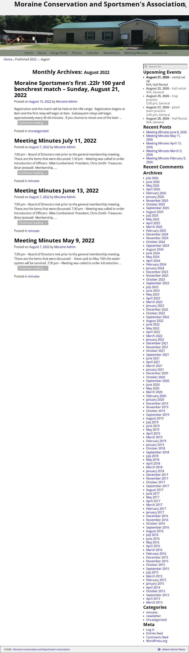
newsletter (153, 616)
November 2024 (157, 238)
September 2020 (157, 381)
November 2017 (157, 478)
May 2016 (152, 542)
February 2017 (156, 509)
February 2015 (156, 580)
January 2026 (155, 197)
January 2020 (155, 400)
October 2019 (155, 411)
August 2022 (154, 321)
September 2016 (157, 527)
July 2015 (152, 572)
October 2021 (155, 351)
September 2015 (157, 569)
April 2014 (153, 587)
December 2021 (157, 343)
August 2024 (154, 249)
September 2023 (157, 283)
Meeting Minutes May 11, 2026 (163, 137)
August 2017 (154, 490)
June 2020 (153, 385)
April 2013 (153, 599)
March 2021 (154, 366)
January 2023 (155, 306)
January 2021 (155, 369)
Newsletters (111, 53)
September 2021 (157, 355)
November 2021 (157, 347)
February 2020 (156, 396)
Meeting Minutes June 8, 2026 (166, 132)
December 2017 (157, 475)
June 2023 (153, 291)
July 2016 (152, 535)
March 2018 (154, 467)
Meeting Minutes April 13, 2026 (163, 145)
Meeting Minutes (136, 53)
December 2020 (157, 373)
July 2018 (152, 456)
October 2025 (155, 204)
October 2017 (155, 482)
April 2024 (153, 261)
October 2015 (155, 565)
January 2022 (155, 339)
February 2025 (156, 231)
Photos (77, 53)
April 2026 (153, 189)
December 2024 (157, 234)
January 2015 (155, 584)
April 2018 (153, 463)
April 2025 (153, 223)
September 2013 (157, 595)
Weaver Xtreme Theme (173, 649)
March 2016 (154, 550)
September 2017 (157, 486)
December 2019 (157, 403)
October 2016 (155, 523)
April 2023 (153, 298)
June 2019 (153, 426)
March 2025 (154, 227)
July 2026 (152, 178)
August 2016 (154, 531)
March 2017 (154, 505)
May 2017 (152, 497)
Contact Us (159, 53)
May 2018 (152, 460)
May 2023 (152, 294)
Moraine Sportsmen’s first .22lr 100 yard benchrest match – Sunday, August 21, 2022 (69, 89)
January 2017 (155, 512)
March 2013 (154, 602)
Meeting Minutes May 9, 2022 (54, 240)
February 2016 (156, 554)
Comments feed (157, 637)
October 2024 (155, 242)
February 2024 (156, 264)
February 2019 (156, 441)
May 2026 (152, 185)
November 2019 (157, 407)
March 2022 (154, 336)
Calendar (92, 53)
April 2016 (153, 546)
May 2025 (152, 219)
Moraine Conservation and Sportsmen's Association (41, 649)
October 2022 (155, 313)
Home (29, 53)
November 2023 (157, 276)
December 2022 (157, 309)
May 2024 (152, 257)
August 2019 (154, 418)
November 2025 (157, 201)
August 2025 (154, 212)
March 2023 (154, 302)
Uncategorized (38, 131)
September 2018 (157, 452)
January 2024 (155, 268)
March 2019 (154, 437)
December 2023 (157, 272)
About (42, 53)
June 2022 (153, 324)
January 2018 (155, 471)
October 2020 (155, 377)
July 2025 (152, 215)
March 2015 (154, 576)
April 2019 (153, 433)
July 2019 (152, 422)
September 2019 (157, 415)
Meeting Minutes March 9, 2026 (164, 153)
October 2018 (155, 448)
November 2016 (157, 520)
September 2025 (157, 208)
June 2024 (153, 253)
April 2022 (153, 332)
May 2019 (152, 430)
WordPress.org (156, 641)
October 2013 (155, 591)
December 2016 (157, 516)
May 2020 (152, 388)
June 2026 (153, 182)
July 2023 (152, 287)
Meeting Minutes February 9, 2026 (166, 160)
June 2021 (153, 358)
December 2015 (157, 557)
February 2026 (156, 193)
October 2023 (155, 279)
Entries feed (154, 633)
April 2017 (153, 501)
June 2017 (153, 493)
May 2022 (152, 328)
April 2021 (153, 362)
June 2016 (153, 539)
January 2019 (155, 445)
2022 (33, 59)
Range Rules (59, 53)
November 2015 (157, 561)
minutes (33, 181)
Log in (150, 630)
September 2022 (157, 317)
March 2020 (154, 392)
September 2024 (157, 246)
